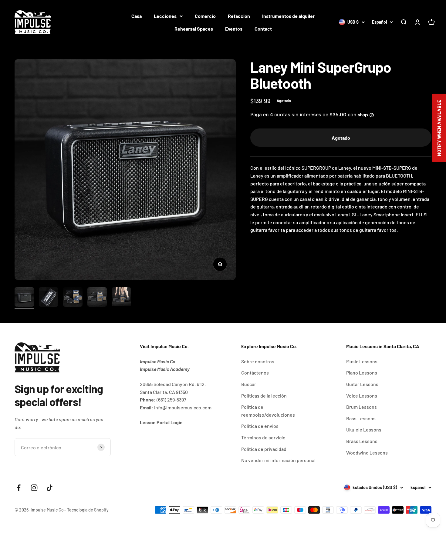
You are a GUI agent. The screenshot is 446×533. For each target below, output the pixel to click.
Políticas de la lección (264, 395)
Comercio (205, 16)
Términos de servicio (263, 437)
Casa (136, 16)
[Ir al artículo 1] (24, 297)
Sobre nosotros (257, 361)
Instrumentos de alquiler (288, 16)
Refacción (239, 16)
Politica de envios (260, 426)
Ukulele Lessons (363, 429)
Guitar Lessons (362, 384)
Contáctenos (255, 372)
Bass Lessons (361, 418)
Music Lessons (361, 361)
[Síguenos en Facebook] (19, 488)
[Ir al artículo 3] (73, 297)
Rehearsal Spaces (193, 29)
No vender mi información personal (278, 460)
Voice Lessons (361, 395)
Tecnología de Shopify (88, 509)
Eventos (233, 29)
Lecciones (165, 16)
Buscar (248, 384)
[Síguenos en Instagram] (34, 488)
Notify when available (439, 128)
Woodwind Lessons (367, 452)
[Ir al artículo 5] (121, 297)
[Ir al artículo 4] (97, 297)
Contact (263, 29)
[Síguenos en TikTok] (50, 488)
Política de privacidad (263, 449)
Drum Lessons (361, 407)
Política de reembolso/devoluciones (268, 411)
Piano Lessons (361, 372)
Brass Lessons (361, 441)
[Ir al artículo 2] (48, 297)
